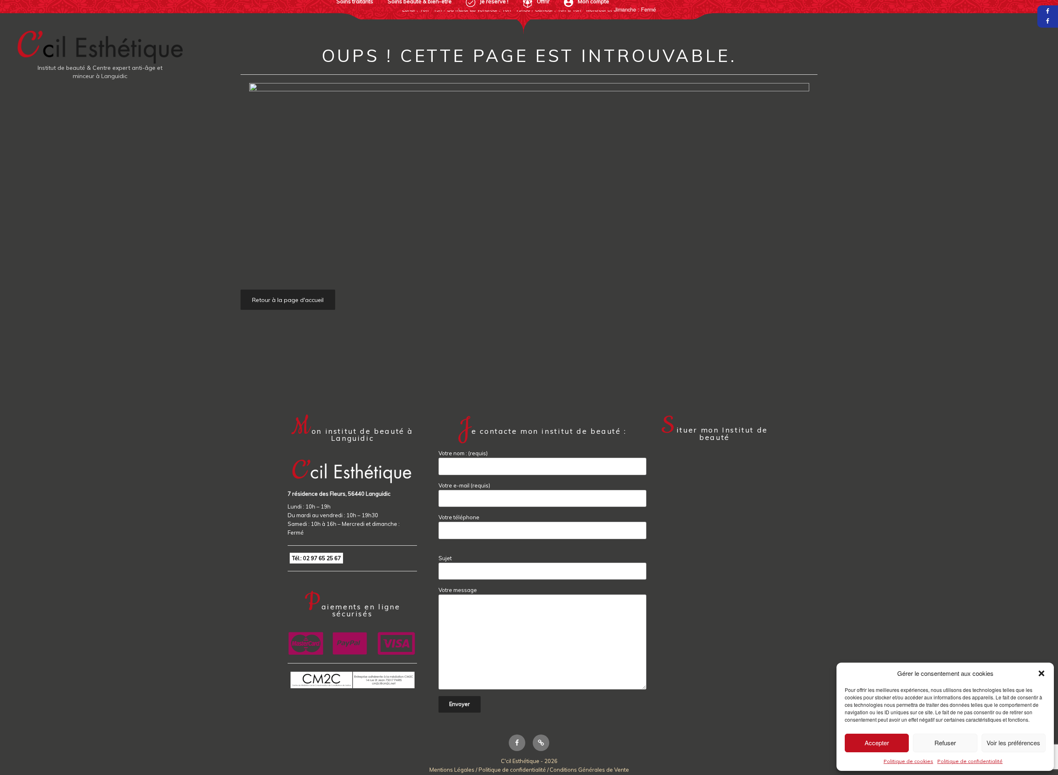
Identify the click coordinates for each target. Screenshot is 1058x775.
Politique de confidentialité (970, 761)
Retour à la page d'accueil (288, 300)
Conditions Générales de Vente (589, 769)
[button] (1041, 673)
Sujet (445, 558)
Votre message (457, 590)
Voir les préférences (1013, 742)
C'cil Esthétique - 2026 (529, 761)
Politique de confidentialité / (514, 769)
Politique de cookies (908, 761)
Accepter (877, 742)
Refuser (945, 742)
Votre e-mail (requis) (464, 485)
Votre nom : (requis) (463, 453)
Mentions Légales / (454, 769)
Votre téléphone (458, 517)
